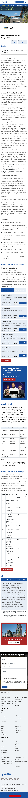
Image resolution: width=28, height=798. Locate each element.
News (2, 699)
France (16, 713)
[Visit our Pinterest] (15, 779)
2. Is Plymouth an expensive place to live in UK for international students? (14, 612)
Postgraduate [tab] (19, 290)
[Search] (14, 2)
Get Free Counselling (14, 642)
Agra (16, 728)
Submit (4, 687)
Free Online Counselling (7, 701)
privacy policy (6, 683)
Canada (3, 715)
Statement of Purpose (7, 703)
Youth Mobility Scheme (21, 697)
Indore (16, 732)
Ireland (16, 711)
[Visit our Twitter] (12, 779)
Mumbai (3, 744)
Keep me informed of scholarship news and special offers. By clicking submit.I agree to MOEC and (14, 682)
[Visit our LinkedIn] (10, 779)
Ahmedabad (4, 750)
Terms (22, 682)
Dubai (16, 748)
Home (2, 8)
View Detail (22, 303)
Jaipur (2, 726)
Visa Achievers (18, 699)
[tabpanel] (14, 328)
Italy (16, 715)
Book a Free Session (9, 379)
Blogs (16, 703)
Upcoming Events (5, 695)
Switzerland (18, 717)
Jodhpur (17, 750)
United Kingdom (10, 8)
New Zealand (4, 719)
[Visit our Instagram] (2, 779)
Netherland (18, 719)
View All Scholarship (7, 569)
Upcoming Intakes (6, 697)
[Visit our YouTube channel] (7, 779)
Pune (2, 732)
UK (1, 713)
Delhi (2, 728)
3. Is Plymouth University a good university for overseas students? (14, 616)
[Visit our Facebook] (4, 779)
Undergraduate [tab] (7, 290)
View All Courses (6, 360)
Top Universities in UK (6, 763)
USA (2, 711)
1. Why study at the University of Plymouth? (13, 580)
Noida (2, 730)
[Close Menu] (26, 2)
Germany (3, 721)
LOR (2, 705)
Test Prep (17, 705)
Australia (3, 717)
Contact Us (18, 701)
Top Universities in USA (7, 761)
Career (16, 695)
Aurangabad (18, 730)
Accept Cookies (15, 796)
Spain (16, 721)
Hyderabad (18, 726)
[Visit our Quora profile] (18, 779)
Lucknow (3, 734)
